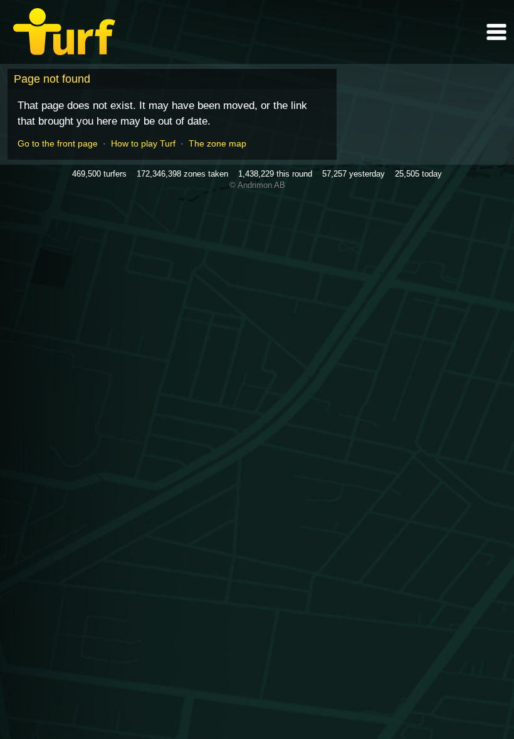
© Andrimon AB (257, 185)
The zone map (217, 143)
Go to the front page (58, 143)
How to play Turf (143, 143)
